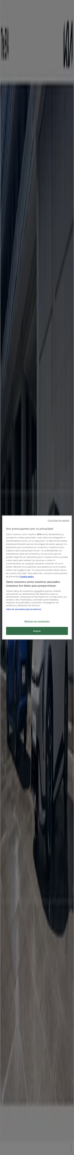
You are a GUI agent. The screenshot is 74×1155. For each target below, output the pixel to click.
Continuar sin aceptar (58, 520)
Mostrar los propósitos (37, 621)
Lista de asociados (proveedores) (23, 609)
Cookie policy (27, 576)
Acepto (37, 630)
